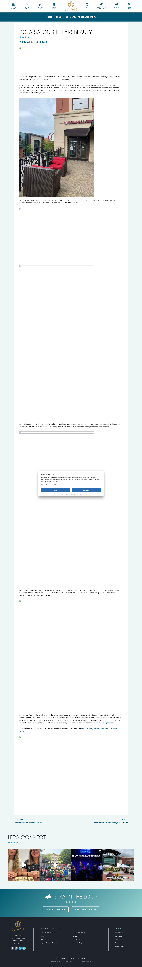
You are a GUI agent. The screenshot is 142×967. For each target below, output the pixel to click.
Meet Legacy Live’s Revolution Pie (28, 821)
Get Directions (18, 943)
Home (49, 17)
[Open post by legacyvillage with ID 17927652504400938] (86, 865)
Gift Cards (118, 936)
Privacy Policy (68, 961)
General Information (48, 933)
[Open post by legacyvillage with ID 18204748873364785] (55, 865)
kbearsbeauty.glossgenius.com (106, 723)
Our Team (118, 943)
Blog (59, 17)
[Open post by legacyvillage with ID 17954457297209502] (118, 865)
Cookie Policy (56, 961)
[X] (20, 948)
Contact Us (119, 933)
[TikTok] (24, 948)
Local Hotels (76, 939)
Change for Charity (78, 933)
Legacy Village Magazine (50, 943)
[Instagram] (16, 948)
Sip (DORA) (76, 936)
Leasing (43, 936)
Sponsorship (119, 946)
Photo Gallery (46, 939)
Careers (117, 939)
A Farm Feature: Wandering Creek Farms (111, 821)
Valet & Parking (77, 943)
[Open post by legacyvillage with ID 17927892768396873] (23, 865)
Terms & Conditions (84, 961)
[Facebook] (12, 948)
